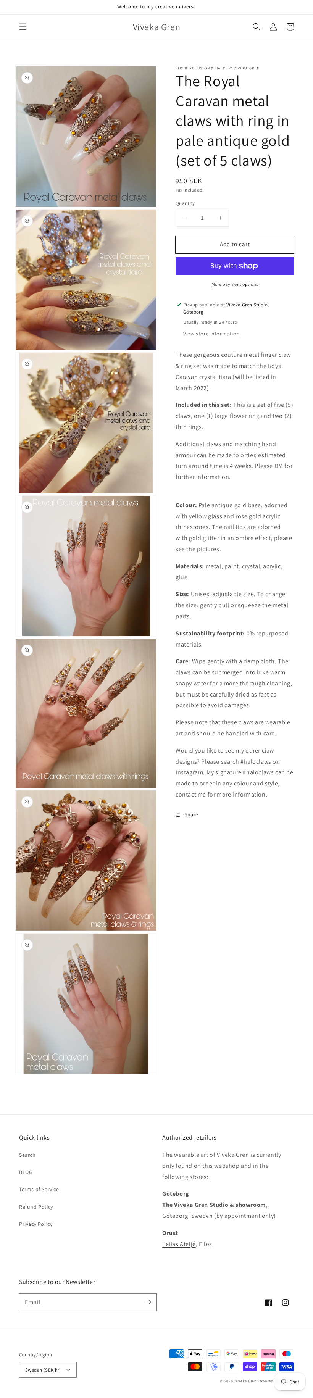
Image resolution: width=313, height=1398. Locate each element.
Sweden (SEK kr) (43, 1370)
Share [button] (191, 814)
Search (27, 1154)
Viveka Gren (246, 1381)
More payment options (234, 284)
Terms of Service (39, 1189)
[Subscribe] (148, 1302)
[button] (23, 26)
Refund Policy (36, 1206)
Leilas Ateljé (179, 1244)
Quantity (185, 203)
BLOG (25, 1172)
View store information (211, 333)
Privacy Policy (35, 1224)
